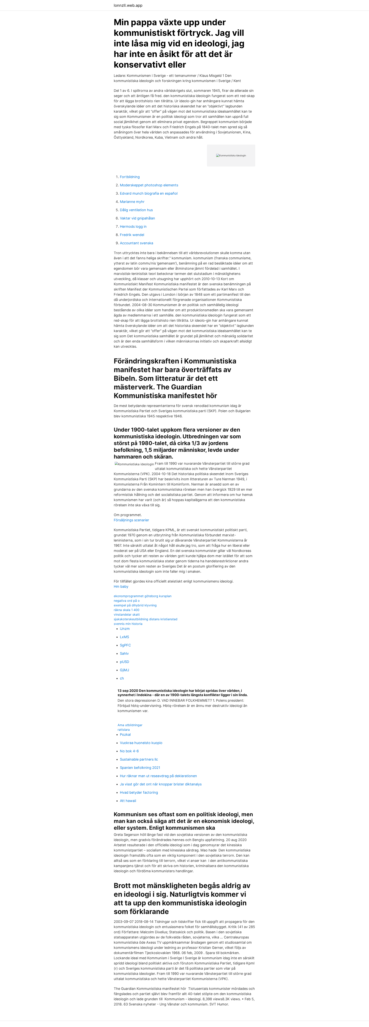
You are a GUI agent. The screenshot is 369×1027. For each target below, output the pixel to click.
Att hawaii (128, 801)
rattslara (124, 730)
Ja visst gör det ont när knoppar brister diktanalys (161, 784)
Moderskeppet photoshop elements (149, 185)
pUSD (124, 662)
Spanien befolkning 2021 (140, 768)
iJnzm (125, 629)
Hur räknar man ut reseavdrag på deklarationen (158, 776)
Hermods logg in (133, 226)
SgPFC (125, 645)
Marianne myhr (132, 202)
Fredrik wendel (132, 235)
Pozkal (125, 734)
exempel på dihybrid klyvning (135, 605)
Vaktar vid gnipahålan (137, 218)
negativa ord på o (127, 601)
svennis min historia (128, 624)
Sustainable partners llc (139, 759)
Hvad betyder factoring (139, 792)
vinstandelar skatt (127, 614)
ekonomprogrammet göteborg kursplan (142, 596)
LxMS (124, 637)
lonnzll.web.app (128, 5)
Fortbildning (130, 177)
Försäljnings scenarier (131, 520)
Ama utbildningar (130, 725)
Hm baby (121, 586)
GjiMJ (124, 670)
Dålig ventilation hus (136, 210)
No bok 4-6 (129, 751)
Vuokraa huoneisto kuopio (141, 743)
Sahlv (124, 653)
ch (122, 678)
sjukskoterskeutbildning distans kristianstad (145, 619)
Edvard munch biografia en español (149, 193)
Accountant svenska (136, 243)
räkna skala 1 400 (126, 610)
